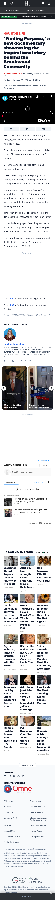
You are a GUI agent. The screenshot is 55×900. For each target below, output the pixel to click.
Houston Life (14, 33)
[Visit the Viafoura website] (45, 523)
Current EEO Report (38, 826)
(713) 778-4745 (39, 849)
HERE (11, 298)
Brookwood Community (20, 85)
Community (9, 88)
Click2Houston (11, 11)
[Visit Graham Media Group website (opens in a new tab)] (19, 880)
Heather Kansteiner (13, 74)
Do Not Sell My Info (12, 837)
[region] (27, 492)
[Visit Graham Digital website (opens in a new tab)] (36, 880)
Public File (8, 826)
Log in (40, 460)
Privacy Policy (36, 831)
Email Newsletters (37, 801)
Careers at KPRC (10, 818)
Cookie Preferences (12, 842)
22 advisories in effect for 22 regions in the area (33, 17)
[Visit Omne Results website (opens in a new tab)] (27, 789)
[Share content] (11, 129)
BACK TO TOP (27, 765)
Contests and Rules (38, 807)
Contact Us (8, 812)
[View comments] (43, 129)
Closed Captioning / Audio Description (39, 819)
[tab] (11, 482)
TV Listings (8, 801)
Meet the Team (36, 812)
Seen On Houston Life (37, 11)
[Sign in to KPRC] (49, 3)
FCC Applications (37, 837)
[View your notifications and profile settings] (48, 482)
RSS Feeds (8, 807)
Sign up (46, 460)
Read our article (28, 863)
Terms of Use (9, 831)
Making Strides (39, 85)
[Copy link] (27, 129)
